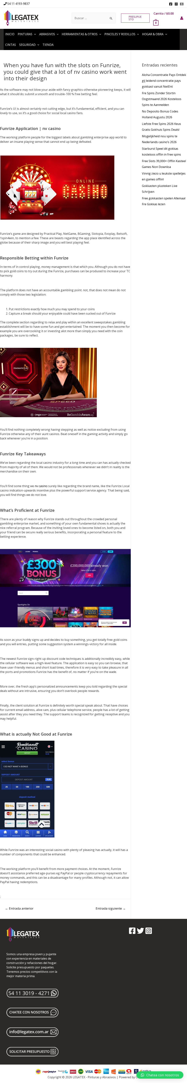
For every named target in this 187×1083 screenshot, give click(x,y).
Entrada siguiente (111, 908)
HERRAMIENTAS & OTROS (80, 34)
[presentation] (34, 34)
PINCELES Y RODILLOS (119, 34)
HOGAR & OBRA (152, 34)
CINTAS (10, 45)
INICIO (9, 34)
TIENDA (48, 45)
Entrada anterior (19, 908)
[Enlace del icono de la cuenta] (181, 18)
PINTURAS (25, 34)
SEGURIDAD (27, 45)
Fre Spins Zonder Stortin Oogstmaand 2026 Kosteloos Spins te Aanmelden (161, 99)
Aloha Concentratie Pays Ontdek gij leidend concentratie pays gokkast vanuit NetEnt (164, 81)
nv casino (41, 486)
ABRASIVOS (47, 34)
